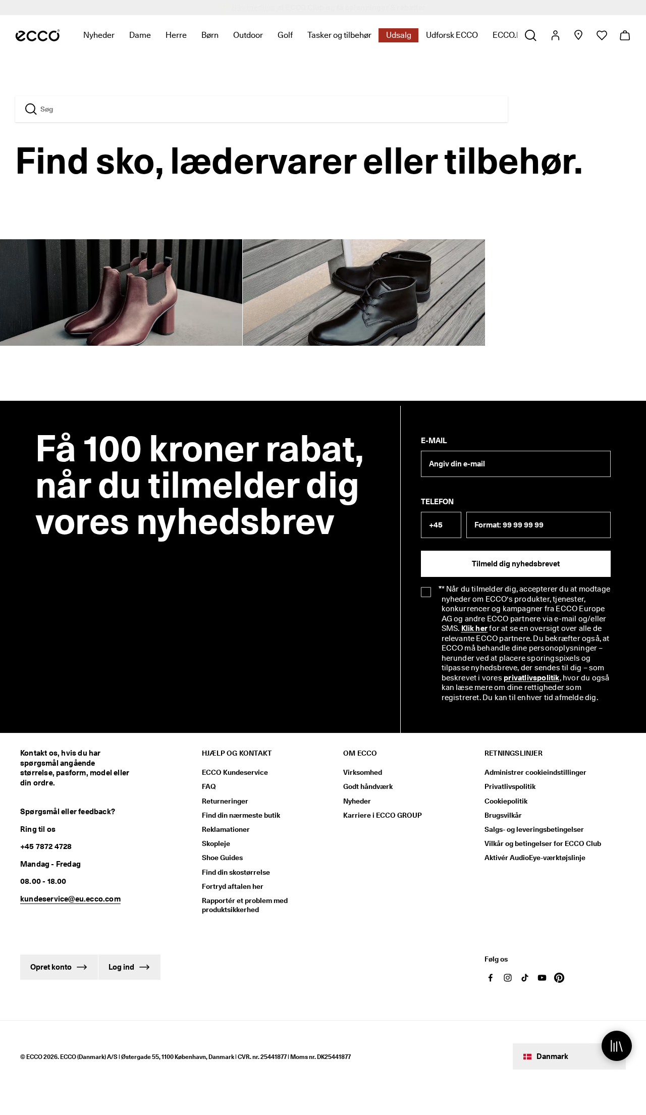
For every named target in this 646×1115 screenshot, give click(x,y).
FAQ (209, 786)
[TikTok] (525, 978)
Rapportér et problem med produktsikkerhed (245, 905)
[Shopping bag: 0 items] (624, 35)
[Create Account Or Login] (555, 35)
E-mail (434, 440)
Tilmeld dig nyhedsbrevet (516, 563)
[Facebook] (490, 978)
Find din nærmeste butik (241, 815)
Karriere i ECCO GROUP (382, 815)
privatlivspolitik (531, 677)
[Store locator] (578, 35)
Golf (285, 35)
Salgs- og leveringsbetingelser (534, 829)
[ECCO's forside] (37, 35)
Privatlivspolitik (509, 786)
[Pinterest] (559, 978)
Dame (140, 35)
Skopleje (216, 843)
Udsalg (398, 35)
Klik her (474, 628)
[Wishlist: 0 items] (601, 35)
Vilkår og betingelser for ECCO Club (542, 843)
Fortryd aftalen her (232, 886)
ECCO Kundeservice (235, 772)
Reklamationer (226, 829)
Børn (210, 35)
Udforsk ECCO (452, 35)
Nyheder (99, 35)
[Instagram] (508, 978)
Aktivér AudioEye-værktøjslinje (534, 858)
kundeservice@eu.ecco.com (70, 899)
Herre (176, 35)
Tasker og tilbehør (339, 35)
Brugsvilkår (503, 815)
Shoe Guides (222, 858)
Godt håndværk (368, 786)
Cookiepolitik (505, 801)
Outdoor (248, 35)
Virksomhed (362, 772)
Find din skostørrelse (236, 872)
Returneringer (225, 801)
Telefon (437, 501)
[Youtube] (542, 978)
